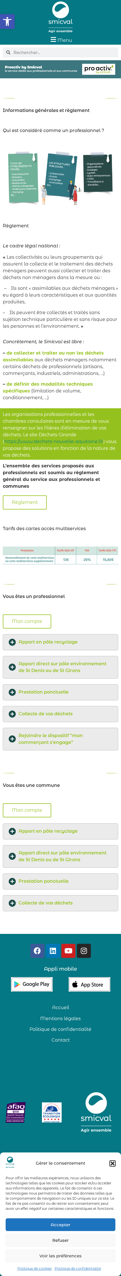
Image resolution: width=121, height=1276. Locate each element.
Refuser (60, 1240)
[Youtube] (68, 951)
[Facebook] (37, 951)
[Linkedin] (53, 951)
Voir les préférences (60, 1255)
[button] (7, 21)
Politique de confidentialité (78, 1268)
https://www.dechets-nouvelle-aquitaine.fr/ (53, 441)
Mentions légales (60, 1018)
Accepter (60, 1224)
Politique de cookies (34, 1268)
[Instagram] (84, 951)
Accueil (60, 1007)
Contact (60, 1040)
